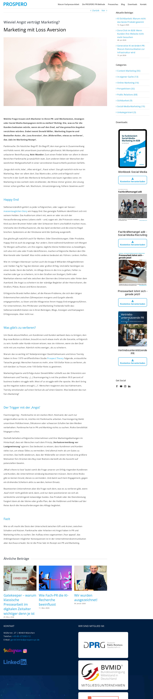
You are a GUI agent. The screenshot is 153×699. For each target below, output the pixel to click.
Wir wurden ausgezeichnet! (85, 597)
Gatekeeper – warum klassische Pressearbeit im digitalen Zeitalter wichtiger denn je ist (20, 604)
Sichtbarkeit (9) (124, 100)
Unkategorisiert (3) (126, 112)
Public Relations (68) (127, 94)
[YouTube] (121, 386)
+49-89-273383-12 (21, 636)
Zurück (95, 10)
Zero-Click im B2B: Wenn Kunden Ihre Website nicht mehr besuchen (130, 34)
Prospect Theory (55, 358)
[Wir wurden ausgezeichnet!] (90, 567)
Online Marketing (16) (128, 82)
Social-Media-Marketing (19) (131, 106)
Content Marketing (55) (128, 70)
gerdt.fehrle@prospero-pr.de (25, 639)
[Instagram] (125, 386)
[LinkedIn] (129, 386)
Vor (103, 10)
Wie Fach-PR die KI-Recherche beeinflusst (53, 600)
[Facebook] (117, 386)
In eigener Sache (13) (127, 76)
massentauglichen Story (15, 211)
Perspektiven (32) (126, 88)
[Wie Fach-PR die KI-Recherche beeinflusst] (55, 567)
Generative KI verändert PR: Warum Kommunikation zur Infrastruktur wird (131, 49)
